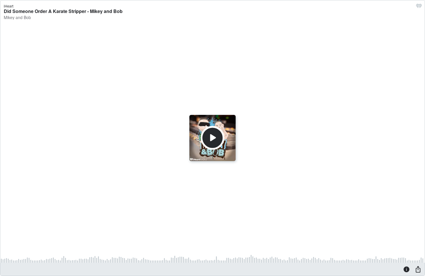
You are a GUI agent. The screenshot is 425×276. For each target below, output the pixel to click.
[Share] (418, 269)
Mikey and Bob (17, 17)
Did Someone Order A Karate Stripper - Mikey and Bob (63, 11)
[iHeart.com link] (419, 7)
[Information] (406, 269)
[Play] (212, 138)
